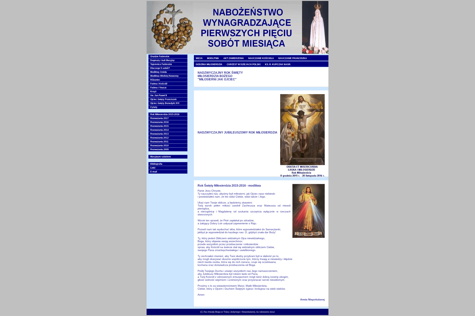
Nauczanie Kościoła (261, 58)
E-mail (153, 171)
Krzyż (153, 91)
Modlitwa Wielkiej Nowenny (164, 76)
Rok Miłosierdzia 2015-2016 (164, 114)
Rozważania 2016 (159, 122)
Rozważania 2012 (159, 137)
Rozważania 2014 (159, 130)
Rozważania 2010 (159, 145)
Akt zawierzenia (233, 58)
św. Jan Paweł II (158, 95)
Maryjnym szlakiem (160, 156)
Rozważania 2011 (159, 141)
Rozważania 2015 (159, 126)
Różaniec (155, 80)
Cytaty (153, 107)
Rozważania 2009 (159, 149)
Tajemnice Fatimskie (161, 64)
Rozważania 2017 (159, 118)
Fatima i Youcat (158, 87)
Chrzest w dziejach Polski (244, 64)
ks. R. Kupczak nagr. (278, 64)
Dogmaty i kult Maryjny (162, 60)
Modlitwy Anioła (158, 72)
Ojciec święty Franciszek (163, 99)
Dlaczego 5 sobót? (160, 68)
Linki (152, 168)
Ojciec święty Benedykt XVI (164, 103)
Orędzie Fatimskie (159, 56)
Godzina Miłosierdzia (209, 64)
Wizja (199, 58)
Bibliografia (156, 164)
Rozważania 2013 (159, 134)
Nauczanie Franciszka (292, 58)
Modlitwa (213, 58)
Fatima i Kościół (158, 83)
